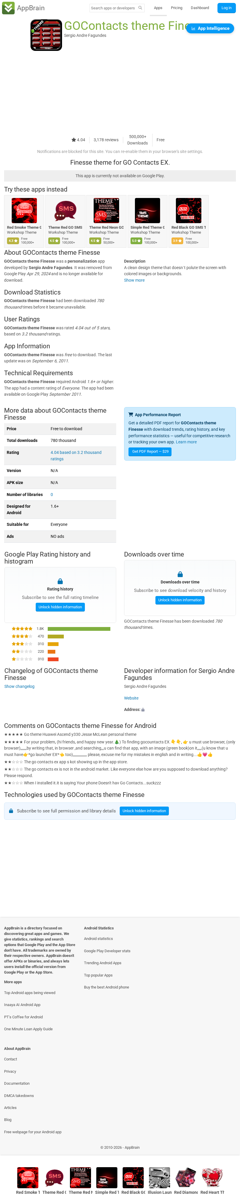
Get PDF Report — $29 (150, 451)
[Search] (140, 8)
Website (131, 697)
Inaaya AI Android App (22, 1005)
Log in (227, 8)
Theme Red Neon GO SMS (106, 227)
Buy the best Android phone (106, 987)
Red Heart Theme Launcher (212, 1192)
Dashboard (200, 8)
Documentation (17, 1083)
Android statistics (98, 938)
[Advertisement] (120, 93)
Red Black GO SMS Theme (189, 227)
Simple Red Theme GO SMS (148, 227)
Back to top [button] (227, 1148)
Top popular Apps (98, 975)
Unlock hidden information (60, 607)
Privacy (10, 1071)
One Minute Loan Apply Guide (28, 1029)
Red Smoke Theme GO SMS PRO (24, 227)
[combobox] (113, 8)
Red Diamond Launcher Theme (186, 1192)
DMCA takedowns (19, 1095)
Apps (158, 8)
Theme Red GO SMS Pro (65, 227)
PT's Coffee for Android (23, 1017)
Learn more (186, 442)
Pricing (176, 8)
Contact (10, 1059)
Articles (10, 1107)
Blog (7, 1119)
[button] (180, 710)
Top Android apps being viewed (29, 993)
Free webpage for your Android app (32, 1132)
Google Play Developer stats (107, 951)
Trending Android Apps (102, 963)
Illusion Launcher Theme (160, 1192)
